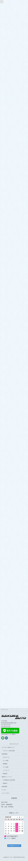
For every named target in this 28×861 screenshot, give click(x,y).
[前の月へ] (16, 817)
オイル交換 (5, 760)
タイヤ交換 (5, 767)
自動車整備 (4, 754)
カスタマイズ (6, 757)
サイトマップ (4, 709)
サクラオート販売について (8, 747)
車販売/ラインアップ (7, 776)
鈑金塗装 (5, 773)
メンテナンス (6, 770)
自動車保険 (4, 786)
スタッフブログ (5, 793)
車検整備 (5, 763)
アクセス (4, 789)
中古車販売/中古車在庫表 (9, 780)
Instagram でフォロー (15, 845)
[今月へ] (19, 817)
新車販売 (5, 783)
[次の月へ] (22, 817)
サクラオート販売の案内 (9, 750)
